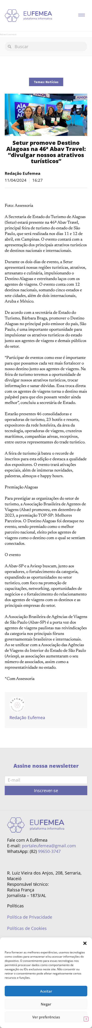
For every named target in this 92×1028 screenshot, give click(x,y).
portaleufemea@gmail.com (49, 845)
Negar (46, 1004)
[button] (85, 943)
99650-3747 (49, 851)
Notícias (52, 82)
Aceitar (46, 991)
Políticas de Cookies (27, 928)
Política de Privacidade (29, 917)
